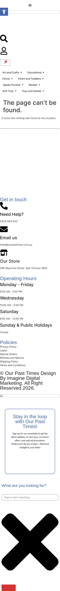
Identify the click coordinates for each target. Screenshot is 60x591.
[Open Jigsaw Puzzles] (22, 85)
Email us (8, 237)
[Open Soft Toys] (15, 91)
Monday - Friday (17, 284)
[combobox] (30, 497)
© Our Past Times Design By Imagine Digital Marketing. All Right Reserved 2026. (28, 380)
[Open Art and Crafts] (21, 72)
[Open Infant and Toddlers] (43, 78)
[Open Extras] (12, 78)
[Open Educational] (43, 72)
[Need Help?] (4, 206)
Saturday (9, 311)
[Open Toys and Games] (43, 91)
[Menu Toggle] (30, 5)
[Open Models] (39, 85)
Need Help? (12, 214)
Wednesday (12, 298)
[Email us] (4, 229)
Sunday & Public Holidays (26, 325)
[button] (4, 12)
